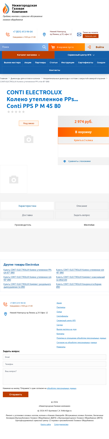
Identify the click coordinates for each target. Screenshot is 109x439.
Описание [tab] (81, 205)
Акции (27, 62)
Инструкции (67, 62)
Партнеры (40, 62)
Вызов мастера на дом (66, 329)
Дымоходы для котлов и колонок (25, 78)
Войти (100, 47)
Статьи (53, 62)
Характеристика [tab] (27, 205)
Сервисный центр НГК (66, 320)
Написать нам (90, 36)
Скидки (101, 62)
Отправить (15, 394)
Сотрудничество (61, 424)
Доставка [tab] (27, 215)
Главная (3, 78)
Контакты (54, 70)
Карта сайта (46, 424)
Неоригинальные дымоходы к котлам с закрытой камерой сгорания (74, 78)
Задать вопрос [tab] (82, 215)
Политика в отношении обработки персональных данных (81, 338)
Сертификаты (85, 62)
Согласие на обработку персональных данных (77, 342)
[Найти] (44, 47)
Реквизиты (61, 347)
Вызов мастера (12, 62)
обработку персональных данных (61, 388)
